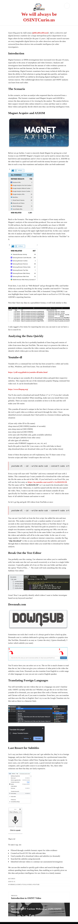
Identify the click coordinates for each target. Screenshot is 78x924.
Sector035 (11, 878)
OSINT (19, 884)
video (30, 884)
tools (24, 884)
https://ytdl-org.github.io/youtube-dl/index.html (27, 372)
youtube (36, 884)
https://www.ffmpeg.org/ (18, 389)
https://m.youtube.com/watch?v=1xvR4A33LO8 (47, 482)
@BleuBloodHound (40, 33)
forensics (12, 884)
